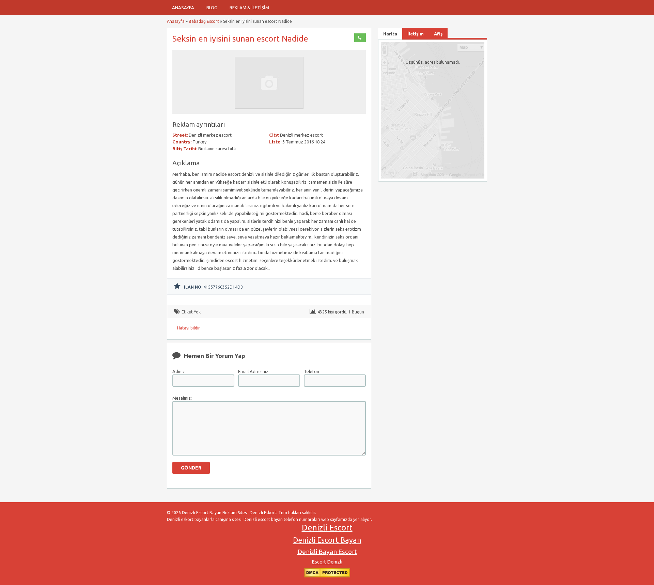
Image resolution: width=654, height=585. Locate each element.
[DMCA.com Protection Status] (327, 576)
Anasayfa (183, 7)
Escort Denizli (327, 562)
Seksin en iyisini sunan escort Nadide (240, 38)
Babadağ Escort (204, 21)
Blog (211, 7)
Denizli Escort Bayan (327, 540)
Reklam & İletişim (249, 7)
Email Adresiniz (253, 371)
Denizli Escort (327, 527)
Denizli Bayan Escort (327, 551)
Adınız (178, 371)
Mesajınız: (182, 398)
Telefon (311, 371)
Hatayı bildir (188, 328)
